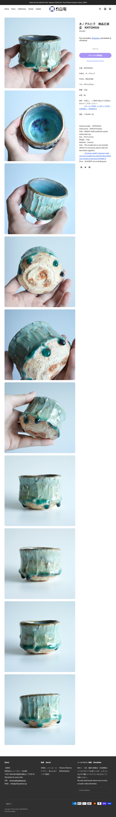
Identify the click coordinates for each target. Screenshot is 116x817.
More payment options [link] (95, 61)
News (13, 9)
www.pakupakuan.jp (17, 781)
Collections (22, 9)
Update (38, 9)
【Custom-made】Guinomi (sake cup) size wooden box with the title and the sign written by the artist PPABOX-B (95, 156)
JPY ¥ (8, 804)
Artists (30, 9)
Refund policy (64, 771)
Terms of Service (65, 768)
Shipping (96, 38)
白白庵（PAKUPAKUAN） (21, 809)
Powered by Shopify (10, 811)
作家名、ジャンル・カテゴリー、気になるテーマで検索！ (49, 771)
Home (7, 9)
